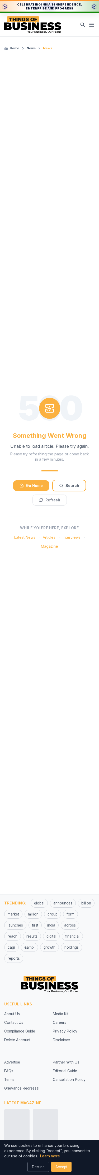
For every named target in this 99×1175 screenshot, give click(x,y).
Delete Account (17, 1040)
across (70, 925)
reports (14, 958)
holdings (71, 947)
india (51, 925)
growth (49, 947)
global (39, 903)
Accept (61, 1167)
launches (15, 925)
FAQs (8, 1071)
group (53, 914)
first (35, 925)
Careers (59, 1022)
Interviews (72, 537)
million (33, 914)
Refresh (52, 500)
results (31, 936)
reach (12, 936)
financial (72, 936)
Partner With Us (66, 1062)
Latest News (24, 537)
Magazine (49, 546)
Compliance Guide (19, 1031)
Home (14, 48)
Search (72, 485)
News (31, 48)
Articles (49, 537)
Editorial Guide (65, 1071)
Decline (38, 1167)
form (70, 914)
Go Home (34, 485)
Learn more (50, 1156)
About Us (12, 1014)
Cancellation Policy (69, 1079)
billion (86, 903)
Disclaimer (61, 1040)
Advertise (12, 1062)
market (13, 914)
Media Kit (60, 1014)
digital (51, 936)
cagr (11, 947)
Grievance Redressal (21, 1088)
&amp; (29, 947)
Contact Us (13, 1022)
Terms (9, 1079)
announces (62, 903)
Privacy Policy (65, 1031)
